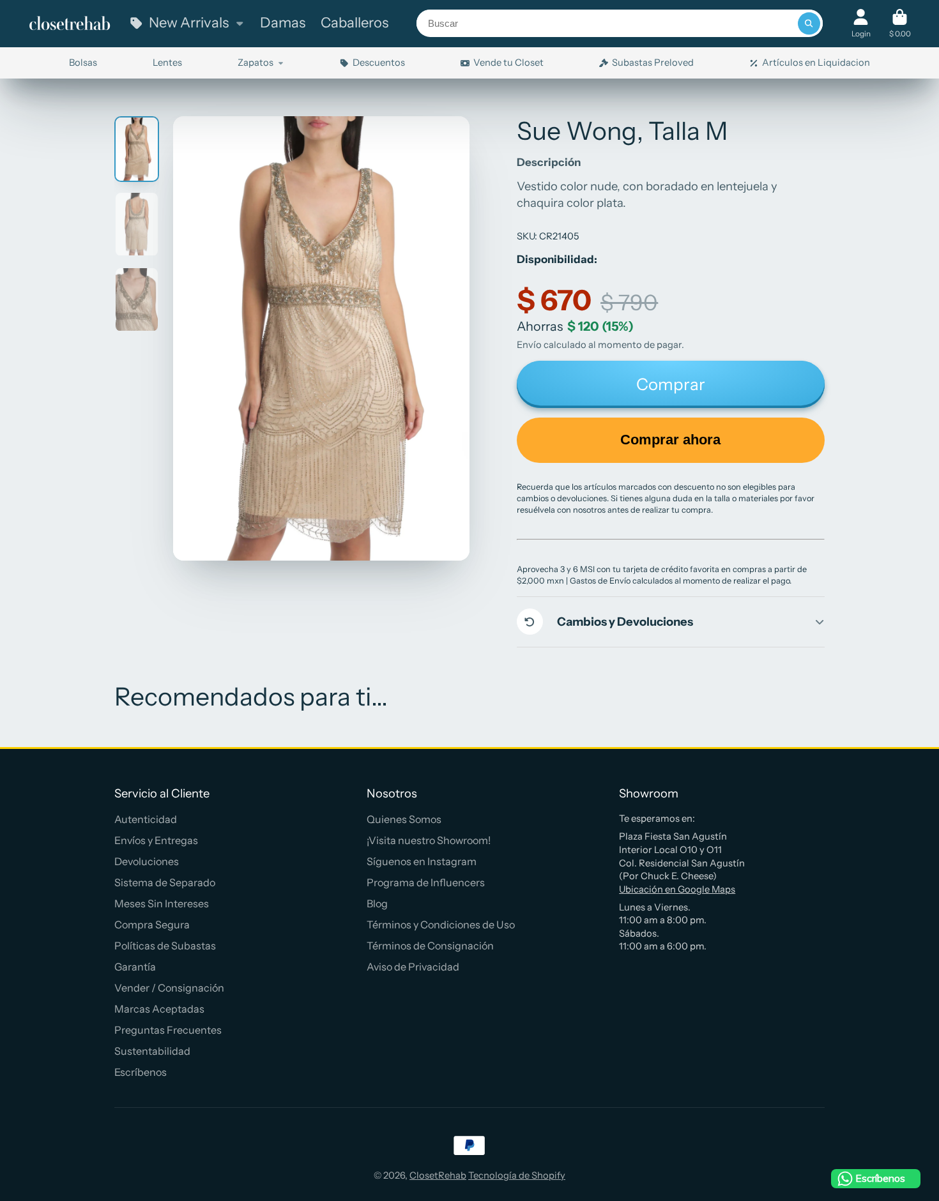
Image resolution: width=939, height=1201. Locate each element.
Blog (377, 903)
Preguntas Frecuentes (168, 1029)
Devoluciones (146, 861)
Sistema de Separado (164, 882)
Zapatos (255, 62)
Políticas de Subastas (165, 945)
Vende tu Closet (508, 62)
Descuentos (379, 62)
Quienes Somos (404, 819)
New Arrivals (189, 22)
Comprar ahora (670, 440)
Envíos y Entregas (156, 840)
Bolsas (83, 62)
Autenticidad (145, 819)
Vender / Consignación (169, 987)
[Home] (69, 23)
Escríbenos (140, 1072)
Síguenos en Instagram (422, 861)
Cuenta (861, 23)
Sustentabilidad (152, 1051)
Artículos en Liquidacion (816, 62)
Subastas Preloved (653, 62)
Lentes (167, 62)
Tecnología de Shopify (516, 1175)
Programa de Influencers (426, 882)
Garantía (135, 966)
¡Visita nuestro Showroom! (429, 840)
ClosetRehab (437, 1175)
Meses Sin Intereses (161, 903)
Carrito (900, 23)
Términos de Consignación (430, 945)
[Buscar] (809, 23)
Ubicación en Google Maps (677, 889)
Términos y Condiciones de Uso (441, 924)
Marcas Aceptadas (159, 1008)
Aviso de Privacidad (413, 966)
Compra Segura (152, 924)
